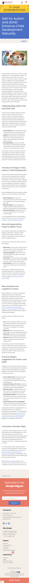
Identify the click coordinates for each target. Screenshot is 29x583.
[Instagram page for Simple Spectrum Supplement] (7, 523)
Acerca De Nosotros (7, 545)
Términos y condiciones (8, 562)
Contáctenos (6, 548)
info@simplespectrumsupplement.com (12, 517)
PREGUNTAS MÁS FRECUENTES (9, 550)
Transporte (5, 557)
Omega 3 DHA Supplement (17, 416)
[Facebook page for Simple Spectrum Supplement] (4, 523)
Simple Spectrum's (15, 413)
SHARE (23, 41)
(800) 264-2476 (6, 519)
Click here (5, 536)
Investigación (6, 547)
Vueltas (4, 559)
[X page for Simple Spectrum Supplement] (9, 523)
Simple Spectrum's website (12, 461)
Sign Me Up (14, 503)
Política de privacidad (7, 561)
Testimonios (5, 543)
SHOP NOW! (14, 580)
